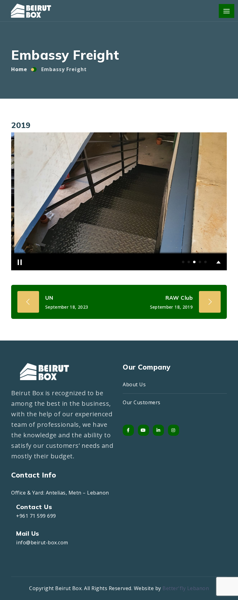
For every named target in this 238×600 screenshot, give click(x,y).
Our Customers (142, 402)
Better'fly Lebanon (185, 588)
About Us (134, 384)
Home (19, 69)
